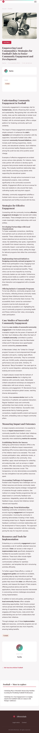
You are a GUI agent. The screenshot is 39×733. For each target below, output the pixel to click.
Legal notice (16, 722)
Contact (24, 722)
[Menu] (35, 1)
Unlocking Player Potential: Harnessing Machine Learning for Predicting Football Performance (19, 691)
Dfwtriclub (21, 716)
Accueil (4, 8)
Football (10, 8)
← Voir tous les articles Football (12, 667)
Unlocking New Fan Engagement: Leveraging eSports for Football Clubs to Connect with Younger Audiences (18, 699)
